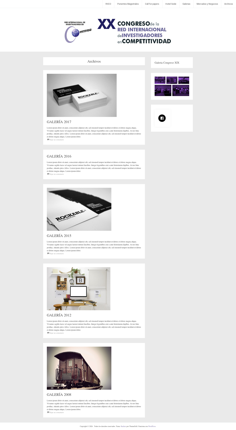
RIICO (108, 4)
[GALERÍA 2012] (78, 309)
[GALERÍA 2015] (79, 230)
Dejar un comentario (57, 139)
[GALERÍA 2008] (79, 389)
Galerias (186, 4)
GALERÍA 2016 (59, 156)
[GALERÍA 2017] (82, 116)
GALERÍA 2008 (59, 394)
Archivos (228, 4)
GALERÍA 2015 (59, 235)
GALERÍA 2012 (59, 314)
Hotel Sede (170, 4)
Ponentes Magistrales (128, 4)
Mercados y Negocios (207, 4)
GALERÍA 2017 (59, 121)
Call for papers (152, 4)
